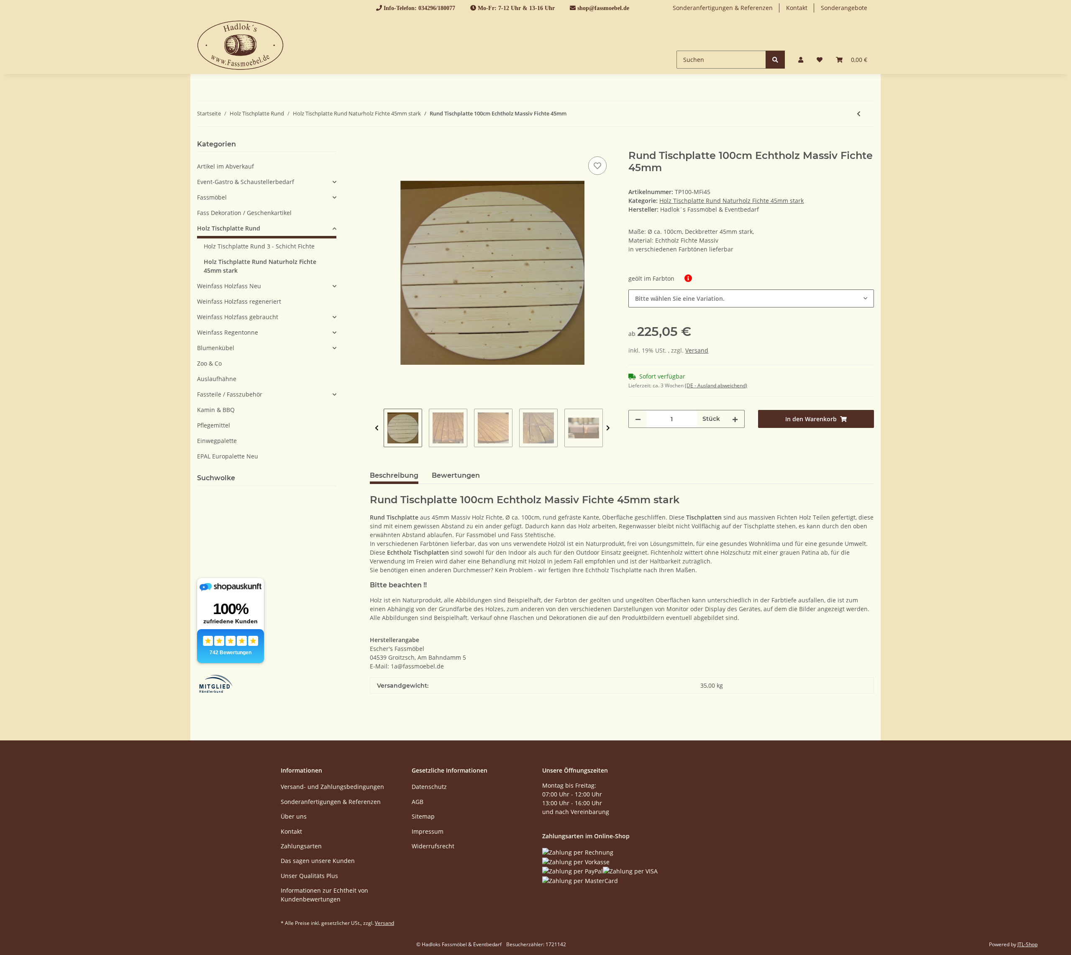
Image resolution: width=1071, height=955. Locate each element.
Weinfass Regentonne (227, 332)
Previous (377, 428)
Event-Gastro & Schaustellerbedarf (245, 182)
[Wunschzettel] (819, 59)
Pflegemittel (213, 425)
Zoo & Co (209, 363)
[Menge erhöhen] (735, 419)
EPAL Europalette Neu (227, 456)
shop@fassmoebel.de (603, 8)
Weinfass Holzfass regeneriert (239, 301)
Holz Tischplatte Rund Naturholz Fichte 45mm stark (731, 201)
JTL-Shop (1027, 944)
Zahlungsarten (301, 846)
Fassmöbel (212, 197)
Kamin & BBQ (216, 410)
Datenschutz (429, 787)
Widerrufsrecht (433, 846)
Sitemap (423, 816)
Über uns (294, 816)
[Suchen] (775, 60)
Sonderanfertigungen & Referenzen (723, 8)
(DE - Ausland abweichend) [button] (716, 385)
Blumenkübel (215, 348)
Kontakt (796, 8)
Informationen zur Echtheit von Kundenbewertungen (324, 894)
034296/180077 (436, 8)
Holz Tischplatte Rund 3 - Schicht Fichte (259, 246)
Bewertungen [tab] (456, 475)
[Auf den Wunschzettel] (597, 165)
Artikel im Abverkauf (225, 166)
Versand (696, 350)
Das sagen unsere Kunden (318, 861)
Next (608, 428)
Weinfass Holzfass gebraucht (237, 317)
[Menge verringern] (638, 419)
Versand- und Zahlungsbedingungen (332, 787)
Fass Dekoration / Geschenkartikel (244, 213)
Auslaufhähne (216, 379)
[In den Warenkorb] (376, 145)
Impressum (427, 831)
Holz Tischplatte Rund (228, 228)
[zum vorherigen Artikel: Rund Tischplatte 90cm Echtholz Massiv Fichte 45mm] (858, 113)
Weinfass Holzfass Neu (229, 286)
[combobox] (751, 298)
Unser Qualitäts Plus (309, 876)
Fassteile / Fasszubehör (229, 394)
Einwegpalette (217, 441)
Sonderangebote (844, 8)
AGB (417, 802)
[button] (801, 59)
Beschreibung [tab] (394, 475)
